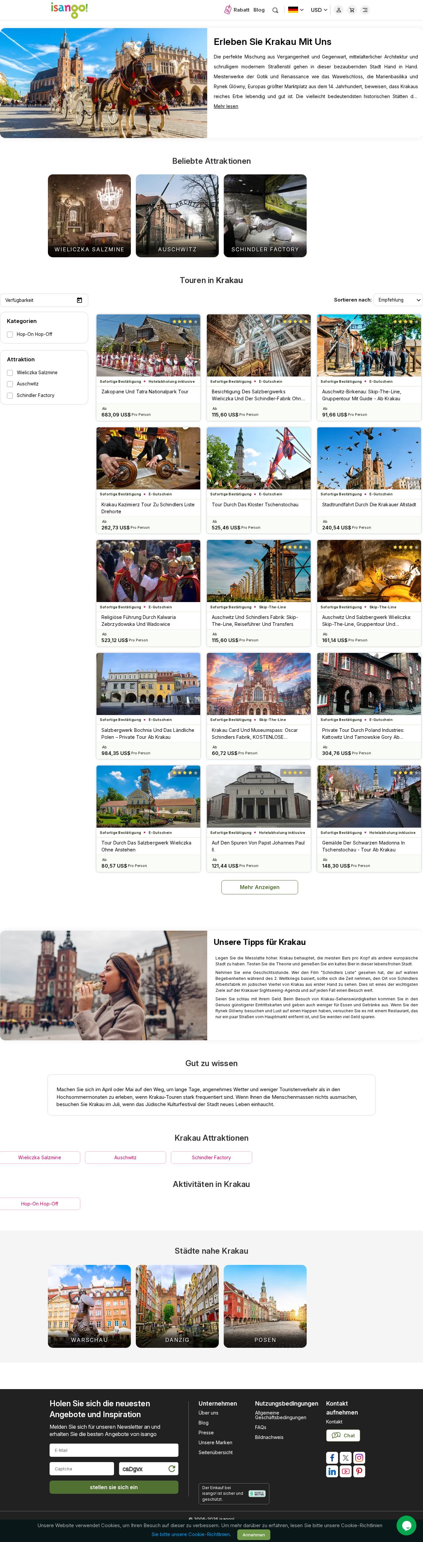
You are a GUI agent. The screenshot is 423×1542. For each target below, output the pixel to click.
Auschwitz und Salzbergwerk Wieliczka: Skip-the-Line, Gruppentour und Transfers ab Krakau (366, 621)
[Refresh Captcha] (171, 1469)
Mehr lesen (226, 106)
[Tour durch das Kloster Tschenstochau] (259, 458)
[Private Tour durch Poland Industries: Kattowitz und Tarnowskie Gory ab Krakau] (369, 684)
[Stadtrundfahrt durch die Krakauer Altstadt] (369, 458)
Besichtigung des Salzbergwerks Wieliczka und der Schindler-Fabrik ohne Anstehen (258, 395)
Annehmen (254, 1534)
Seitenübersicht (216, 1452)
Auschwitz (125, 1157)
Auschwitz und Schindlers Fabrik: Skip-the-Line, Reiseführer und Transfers (255, 620)
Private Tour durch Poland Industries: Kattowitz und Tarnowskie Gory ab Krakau (363, 733)
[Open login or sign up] (339, 10)
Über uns (208, 1413)
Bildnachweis (269, 1437)
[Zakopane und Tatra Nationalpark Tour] (148, 345)
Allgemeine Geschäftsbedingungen (280, 1415)
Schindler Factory (211, 1157)
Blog (259, 10)
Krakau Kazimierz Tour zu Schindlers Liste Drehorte (148, 508)
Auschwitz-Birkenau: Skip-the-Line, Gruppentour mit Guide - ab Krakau (361, 395)
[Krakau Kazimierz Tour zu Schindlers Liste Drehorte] (148, 458)
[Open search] (275, 10)
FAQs (260, 1427)
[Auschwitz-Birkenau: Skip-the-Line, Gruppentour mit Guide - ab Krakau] (369, 345)
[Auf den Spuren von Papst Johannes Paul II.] (259, 797)
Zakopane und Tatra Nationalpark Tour (144, 391)
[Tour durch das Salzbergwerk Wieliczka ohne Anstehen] (148, 797)
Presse (206, 1432)
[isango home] (76, 10)
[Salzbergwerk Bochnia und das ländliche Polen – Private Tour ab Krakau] (148, 684)
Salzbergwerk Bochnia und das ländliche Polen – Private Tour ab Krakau (148, 733)
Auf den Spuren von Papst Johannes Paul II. (258, 846)
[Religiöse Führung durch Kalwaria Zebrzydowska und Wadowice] (148, 571)
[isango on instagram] (359, 1458)
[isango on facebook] (332, 1458)
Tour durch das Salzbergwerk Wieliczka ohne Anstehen (146, 846)
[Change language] (296, 10)
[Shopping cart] (352, 10)
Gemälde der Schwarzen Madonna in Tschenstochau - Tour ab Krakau (363, 846)
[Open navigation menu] (365, 10)
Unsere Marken (215, 1442)
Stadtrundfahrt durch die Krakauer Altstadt (369, 504)
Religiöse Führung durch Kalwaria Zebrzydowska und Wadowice (138, 620)
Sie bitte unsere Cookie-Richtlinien (190, 1534)
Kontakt (334, 1421)
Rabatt (242, 10)
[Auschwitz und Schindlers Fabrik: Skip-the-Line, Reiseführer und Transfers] (259, 571)
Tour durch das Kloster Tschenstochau (255, 504)
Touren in (211, 280)
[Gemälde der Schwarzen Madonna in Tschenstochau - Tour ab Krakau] (369, 797)
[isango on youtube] (346, 1471)
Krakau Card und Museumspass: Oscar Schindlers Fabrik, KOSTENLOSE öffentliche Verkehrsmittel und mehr (255, 733)
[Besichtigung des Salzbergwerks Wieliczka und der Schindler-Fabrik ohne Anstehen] (259, 345)
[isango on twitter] (346, 1458)
